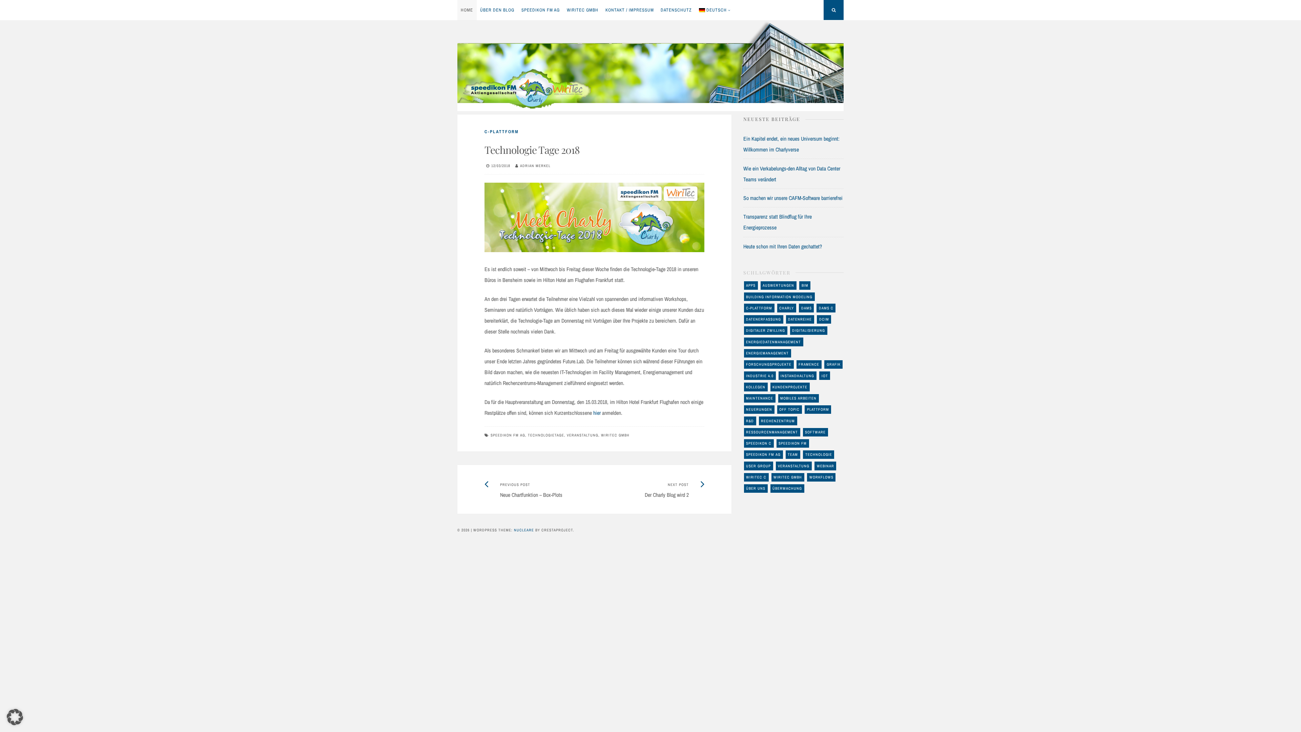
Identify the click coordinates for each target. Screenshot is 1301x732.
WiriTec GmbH (582, 10)
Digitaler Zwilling (765, 330)
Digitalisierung (808, 330)
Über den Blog (497, 10)
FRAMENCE (809, 364)
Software (815, 432)
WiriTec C (756, 477)
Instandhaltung (797, 375)
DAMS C (826, 308)
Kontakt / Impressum (629, 10)
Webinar (825, 466)
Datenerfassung (763, 319)
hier (597, 412)
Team (793, 454)
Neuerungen (759, 409)
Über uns (755, 488)
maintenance (759, 398)
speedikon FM (793, 443)
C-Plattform (501, 132)
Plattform (818, 409)
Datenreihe (800, 319)
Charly (786, 308)
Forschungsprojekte (768, 364)
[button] (15, 717)
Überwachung (787, 488)
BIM (805, 285)
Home (467, 10)
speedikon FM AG (540, 10)
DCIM (824, 319)
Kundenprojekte (789, 387)
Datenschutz (676, 10)
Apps (751, 285)
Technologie (818, 454)
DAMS (806, 308)
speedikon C (758, 443)
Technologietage (546, 435)
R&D (750, 421)
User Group (758, 466)
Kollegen (755, 387)
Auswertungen (778, 285)
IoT (825, 375)
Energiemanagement (767, 353)
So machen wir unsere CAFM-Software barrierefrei (793, 198)
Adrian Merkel (535, 165)
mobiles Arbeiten (798, 398)
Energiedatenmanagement (773, 342)
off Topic (789, 409)
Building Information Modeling (779, 296)
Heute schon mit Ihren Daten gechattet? (782, 246)
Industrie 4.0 (759, 375)
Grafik (834, 364)
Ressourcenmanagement (772, 432)
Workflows (821, 477)
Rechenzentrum (778, 421)
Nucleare (524, 530)
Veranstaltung (582, 435)
